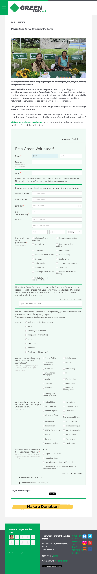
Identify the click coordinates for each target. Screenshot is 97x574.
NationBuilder (61, 560)
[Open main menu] (4, 8)
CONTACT (77, 538)
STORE (75, 553)
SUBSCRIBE (77, 550)
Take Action (22, 22)
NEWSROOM (78, 541)
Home (13, 22)
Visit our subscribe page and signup (27, 122)
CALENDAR (78, 535)
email (55, 555)
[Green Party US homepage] (28, 7)
